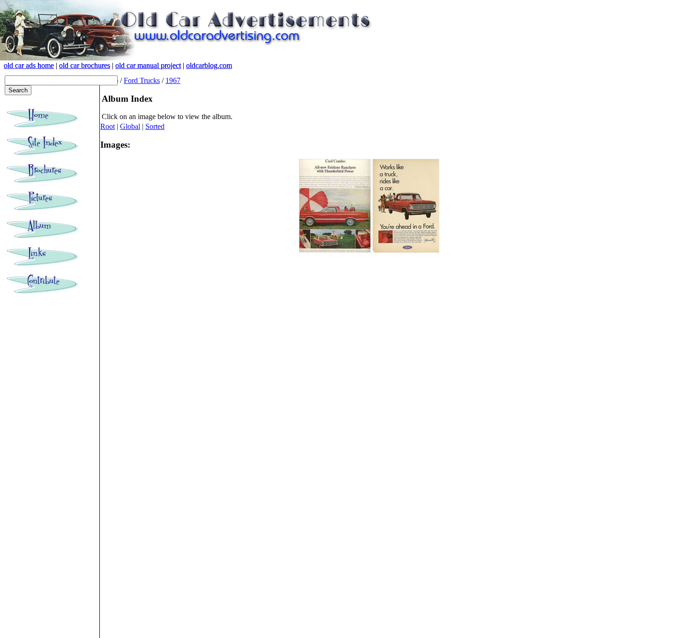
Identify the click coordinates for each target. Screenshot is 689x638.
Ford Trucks (142, 80)
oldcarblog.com (209, 65)
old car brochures (84, 65)
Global (130, 126)
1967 (172, 80)
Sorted (155, 126)
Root (107, 126)
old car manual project (148, 65)
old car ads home (29, 65)
